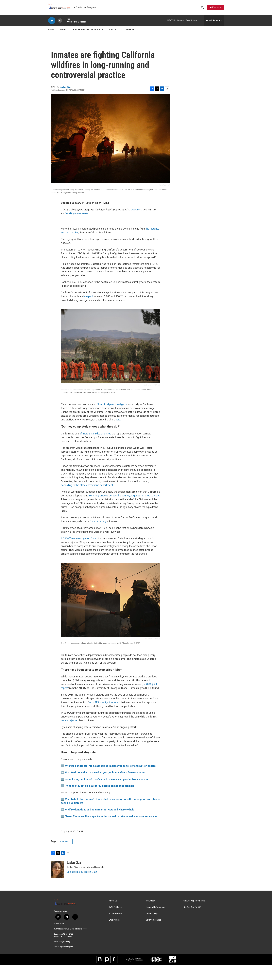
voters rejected (70, 720)
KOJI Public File (115, 913)
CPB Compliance (153, 920)
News (51, 29)
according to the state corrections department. (87, 485)
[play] (51, 20)
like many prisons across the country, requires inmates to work (124, 495)
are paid (88, 296)
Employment (114, 920)
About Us (114, 29)
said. (118, 419)
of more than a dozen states (95, 433)
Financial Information (155, 907)
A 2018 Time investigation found (79, 538)
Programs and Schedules (88, 29)
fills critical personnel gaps (112, 404)
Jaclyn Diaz (65, 87)
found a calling (98, 521)
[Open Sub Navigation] (56, 29)
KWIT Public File (116, 907)
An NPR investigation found (105, 702)
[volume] (60, 20)
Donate (216, 7)
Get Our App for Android (194, 901)
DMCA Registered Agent (63, 947)
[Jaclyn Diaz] (57, 869)
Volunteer (150, 901)
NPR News (65, 841)
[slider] (64, 20)
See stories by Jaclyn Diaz (82, 871)
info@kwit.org (64, 942)
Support (131, 29)
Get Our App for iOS (192, 907)
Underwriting (152, 913)
